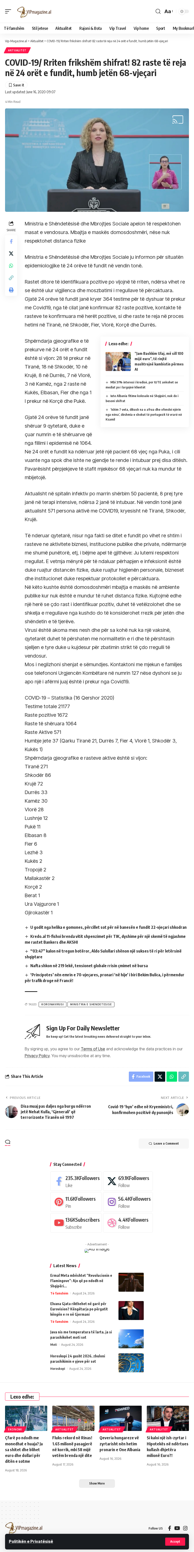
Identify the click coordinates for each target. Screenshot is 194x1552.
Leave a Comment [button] (166, 1143)
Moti (53, 1344)
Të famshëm (59, 1293)
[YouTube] (177, 1528)
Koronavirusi (52, 1004)
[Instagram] (128, 1202)
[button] (175, 1542)
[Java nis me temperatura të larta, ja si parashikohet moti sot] (131, 1338)
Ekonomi (15, 1429)
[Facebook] (76, 1181)
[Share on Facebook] (11, 241)
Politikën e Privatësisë (31, 1541)
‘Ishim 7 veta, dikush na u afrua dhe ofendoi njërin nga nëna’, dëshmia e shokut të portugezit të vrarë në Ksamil (144, 414)
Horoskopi (57, 1368)
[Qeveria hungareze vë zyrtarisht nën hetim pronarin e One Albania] (121, 1418)
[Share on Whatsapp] (11, 266)
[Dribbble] (128, 1223)
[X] (128, 1181)
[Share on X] (11, 253)
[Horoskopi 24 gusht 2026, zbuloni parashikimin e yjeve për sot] (131, 1362)
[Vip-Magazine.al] (34, 11)
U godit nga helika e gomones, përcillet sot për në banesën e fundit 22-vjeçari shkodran (108, 927)
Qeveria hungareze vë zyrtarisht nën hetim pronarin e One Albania (120, 1443)
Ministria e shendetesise (91, 1004)
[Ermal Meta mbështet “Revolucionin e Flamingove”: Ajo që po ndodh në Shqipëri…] (131, 1282)
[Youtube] (76, 1223)
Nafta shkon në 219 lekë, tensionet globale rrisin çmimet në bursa (89, 965)
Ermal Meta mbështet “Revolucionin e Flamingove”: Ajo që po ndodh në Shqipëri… (81, 1280)
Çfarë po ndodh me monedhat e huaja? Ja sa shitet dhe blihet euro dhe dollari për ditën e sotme (24, 1449)
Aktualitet (17, 50)
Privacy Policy (37, 1055)
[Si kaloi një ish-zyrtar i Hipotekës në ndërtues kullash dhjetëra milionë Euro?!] (168, 1418)
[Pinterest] (76, 1202)
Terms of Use (93, 1048)
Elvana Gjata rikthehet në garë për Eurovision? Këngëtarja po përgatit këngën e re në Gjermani (79, 1309)
